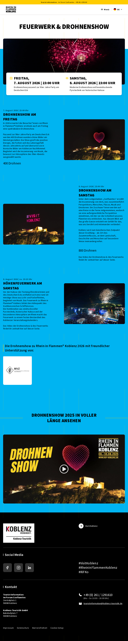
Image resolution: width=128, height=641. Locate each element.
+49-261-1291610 (81, 2)
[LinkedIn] (29, 567)
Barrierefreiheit (39, 627)
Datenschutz (23, 627)
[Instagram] (18, 567)
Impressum (8, 627)
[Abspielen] (64, 469)
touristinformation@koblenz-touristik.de (103, 603)
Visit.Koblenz (91, 526)
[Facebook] (7, 567)
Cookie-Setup (57, 627)
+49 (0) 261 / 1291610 (98, 594)
